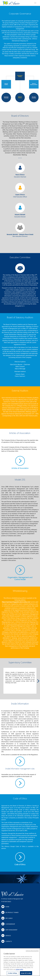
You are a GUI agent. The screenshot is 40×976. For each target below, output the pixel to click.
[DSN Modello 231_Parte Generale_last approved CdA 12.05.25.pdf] (20, 570)
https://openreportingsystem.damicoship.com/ (16, 602)
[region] (20, 962)
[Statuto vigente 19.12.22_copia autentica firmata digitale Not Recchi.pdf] (20, 461)
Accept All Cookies (26, 973)
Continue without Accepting (32, 950)
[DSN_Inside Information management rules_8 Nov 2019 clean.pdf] (20, 761)
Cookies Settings (12, 973)
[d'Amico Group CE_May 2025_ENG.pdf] (20, 857)
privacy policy (19, 969)
